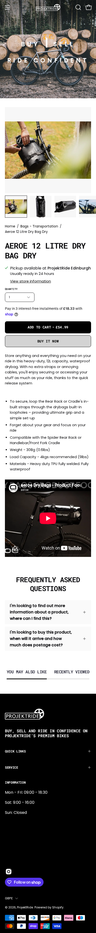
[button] (77, 7)
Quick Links (15, 751)
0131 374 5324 (18, 822)
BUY (30, 44)
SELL (64, 44)
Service (11, 767)
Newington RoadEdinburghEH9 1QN (20, 839)
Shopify (58, 907)
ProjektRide (25, 907)
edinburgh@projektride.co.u (32, 855)
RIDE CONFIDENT (48, 60)
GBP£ (9, 898)
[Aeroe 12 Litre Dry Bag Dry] (16, 207)
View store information (30, 281)
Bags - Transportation (39, 226)
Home (10, 226)
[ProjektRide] (48, 7)
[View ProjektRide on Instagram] (8, 871)
